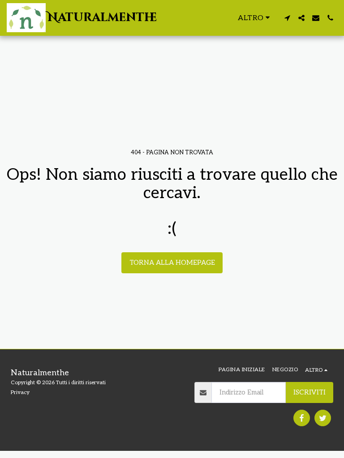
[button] (287, 17)
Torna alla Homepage (172, 263)
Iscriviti (309, 392)
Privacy (20, 392)
